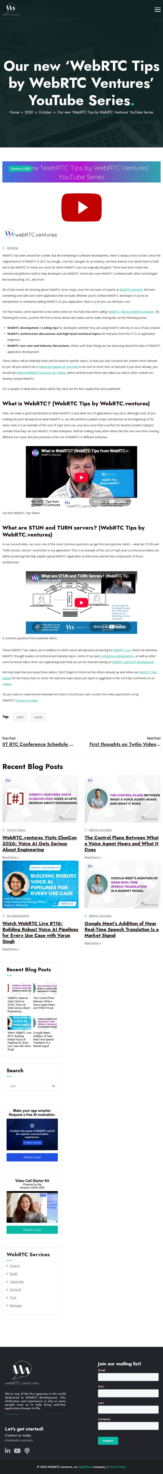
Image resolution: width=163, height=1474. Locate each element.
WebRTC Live (122, 650)
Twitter (7, 684)
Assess (15, 1266)
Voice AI (15, 1289)
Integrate (17, 1281)
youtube (38, 717)
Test (13, 1297)
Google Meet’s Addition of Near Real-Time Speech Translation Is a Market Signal (121, 929)
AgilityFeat (85, 1467)
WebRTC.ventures (131, 290)
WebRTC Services (28, 1254)
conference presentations (117, 656)
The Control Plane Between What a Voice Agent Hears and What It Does (121, 843)
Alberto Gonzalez (100, 830)
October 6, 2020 (20, 168)
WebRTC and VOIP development (133, 662)
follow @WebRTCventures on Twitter (42, 373)
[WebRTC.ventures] (10, 9)
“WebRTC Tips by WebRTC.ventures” (131, 312)
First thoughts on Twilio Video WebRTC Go (125, 741)
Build (13, 1274)
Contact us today (18, 1435)
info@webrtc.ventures (19, 1440)
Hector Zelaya (16, 830)
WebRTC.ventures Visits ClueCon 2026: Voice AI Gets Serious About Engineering (39, 843)
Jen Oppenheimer (18, 916)
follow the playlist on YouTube (58, 367)
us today (32, 700)
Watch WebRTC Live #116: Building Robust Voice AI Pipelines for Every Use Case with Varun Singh (40, 932)
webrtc (20, 717)
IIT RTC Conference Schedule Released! (38, 741)
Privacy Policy (117, 1467)
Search (15, 1070)
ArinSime (12, 248)
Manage (16, 1305)
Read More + (10, 857)
